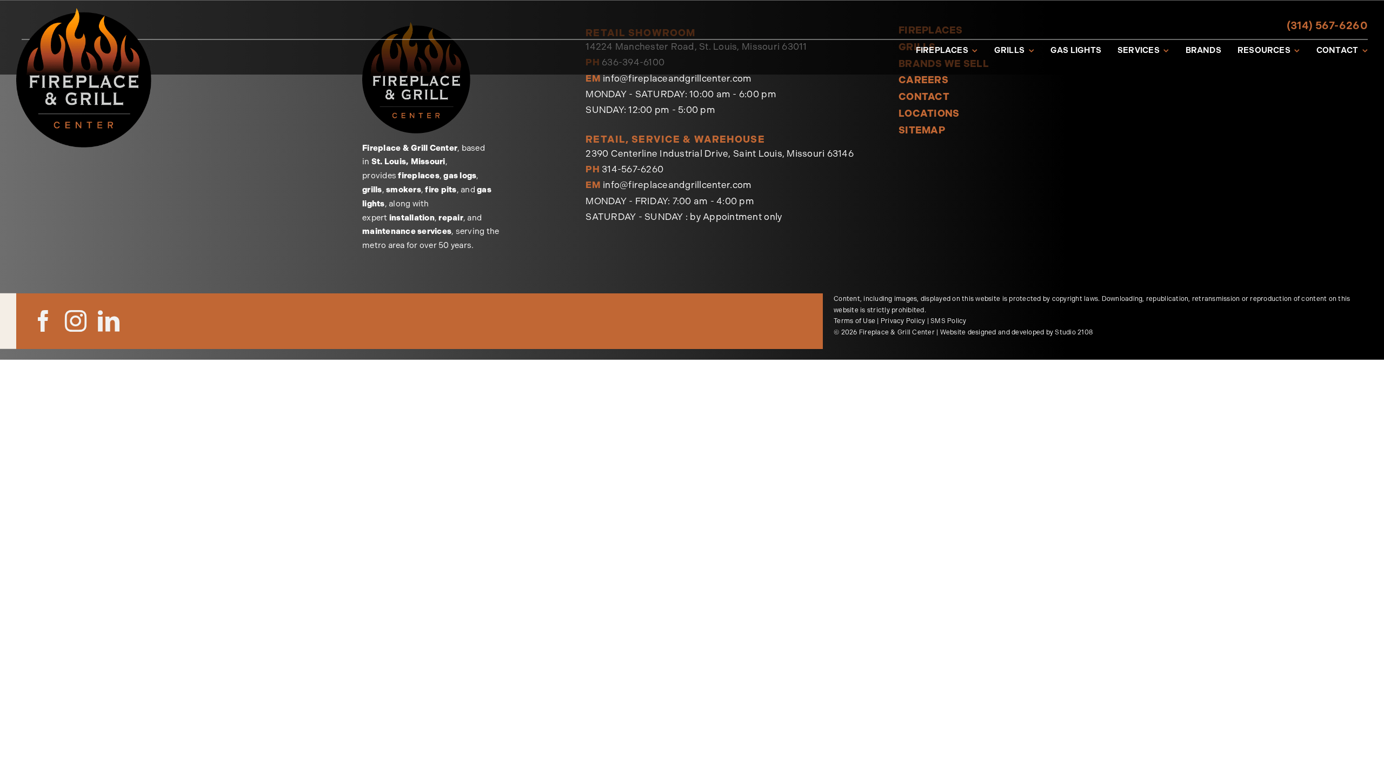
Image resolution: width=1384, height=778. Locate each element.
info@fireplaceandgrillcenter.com (677, 78)
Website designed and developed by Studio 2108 (1016, 332)
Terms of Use (854, 321)
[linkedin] (108, 321)
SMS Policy (948, 321)
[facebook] (43, 321)
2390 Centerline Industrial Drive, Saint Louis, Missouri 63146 (719, 153)
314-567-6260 (632, 169)
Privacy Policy (903, 321)
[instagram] (75, 321)
